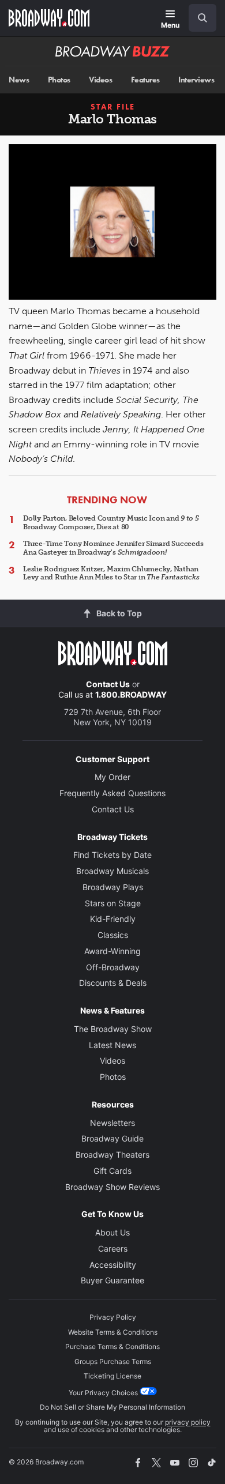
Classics (112, 935)
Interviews (196, 80)
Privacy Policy (112, 1317)
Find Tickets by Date (112, 855)
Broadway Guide (112, 1138)
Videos (100, 80)
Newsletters (112, 1123)
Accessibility (112, 1265)
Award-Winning (112, 951)
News (19, 80)
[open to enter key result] (202, 18)
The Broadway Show (113, 1029)
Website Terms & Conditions (113, 1332)
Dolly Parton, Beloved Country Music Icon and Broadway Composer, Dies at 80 (111, 522)
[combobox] (197, 18)
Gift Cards (112, 1171)
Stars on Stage (113, 903)
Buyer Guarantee (112, 1280)
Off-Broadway (113, 967)
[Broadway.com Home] (49, 18)
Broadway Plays (112, 887)
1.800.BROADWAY (131, 694)
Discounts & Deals (113, 983)
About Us (112, 1232)
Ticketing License (112, 1376)
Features (145, 80)
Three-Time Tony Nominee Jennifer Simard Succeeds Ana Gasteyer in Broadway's (113, 548)
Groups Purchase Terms (112, 1361)
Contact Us (108, 684)
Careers (112, 1248)
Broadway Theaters (112, 1154)
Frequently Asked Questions (112, 793)
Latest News (112, 1045)
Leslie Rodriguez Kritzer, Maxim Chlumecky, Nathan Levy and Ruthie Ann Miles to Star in (111, 573)
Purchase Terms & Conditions (112, 1346)
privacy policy (188, 1422)
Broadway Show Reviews (112, 1187)
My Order (112, 777)
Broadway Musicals (112, 871)
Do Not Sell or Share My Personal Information (112, 1407)
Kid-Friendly (113, 919)
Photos (59, 80)
